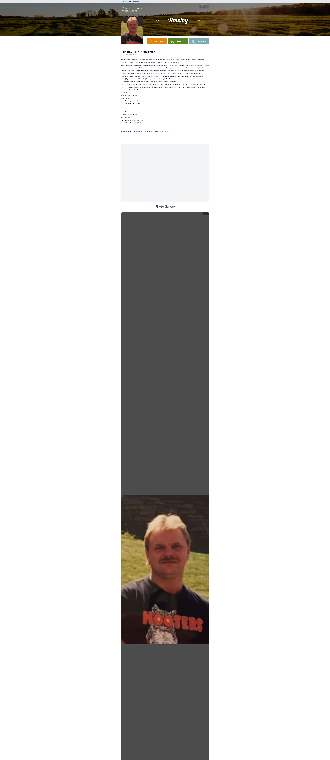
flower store (167, 131)
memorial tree (141, 131)
